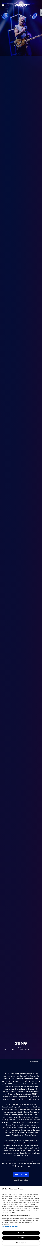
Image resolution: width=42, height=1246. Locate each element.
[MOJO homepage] (21, 5)
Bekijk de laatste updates (21, 1180)
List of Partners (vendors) (10, 1226)
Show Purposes (21, 1243)
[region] (21, 1216)
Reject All (21, 1238)
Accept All (21, 1233)
